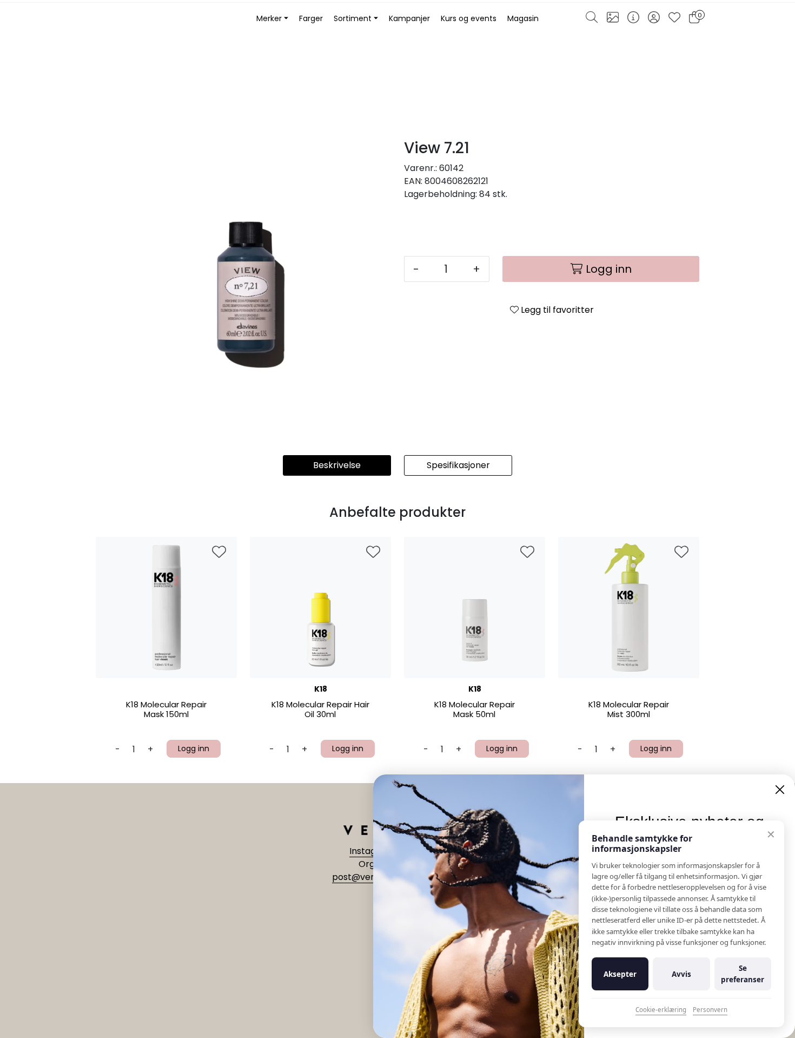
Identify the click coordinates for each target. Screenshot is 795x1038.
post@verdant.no (369, 877)
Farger (311, 18)
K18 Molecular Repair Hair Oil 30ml (320, 710)
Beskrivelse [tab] (337, 465)
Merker (269, 18)
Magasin (523, 18)
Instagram (372, 851)
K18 (320, 689)
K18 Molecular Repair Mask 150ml (166, 710)
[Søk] (591, 19)
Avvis (681, 974)
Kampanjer (409, 18)
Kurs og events (468, 18)
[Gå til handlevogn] (694, 19)
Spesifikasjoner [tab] (458, 465)
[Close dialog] (780, 789)
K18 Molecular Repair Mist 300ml (628, 710)
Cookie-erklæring (660, 1010)
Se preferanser (742, 973)
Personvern (710, 1010)
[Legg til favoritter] (219, 552)
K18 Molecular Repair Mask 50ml (474, 710)
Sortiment (353, 18)
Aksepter (620, 974)
